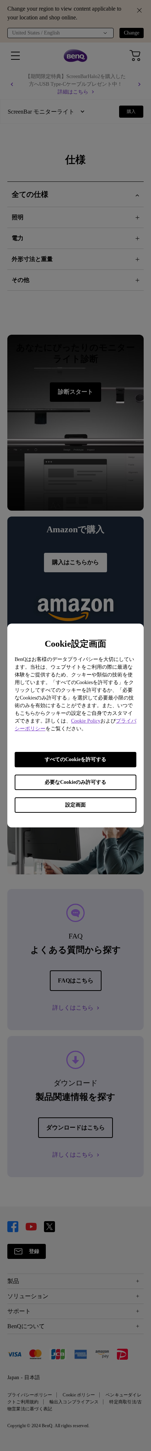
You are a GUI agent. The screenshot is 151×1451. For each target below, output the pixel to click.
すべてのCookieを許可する (75, 759)
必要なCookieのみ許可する (75, 782)
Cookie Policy (85, 721)
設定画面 (75, 805)
